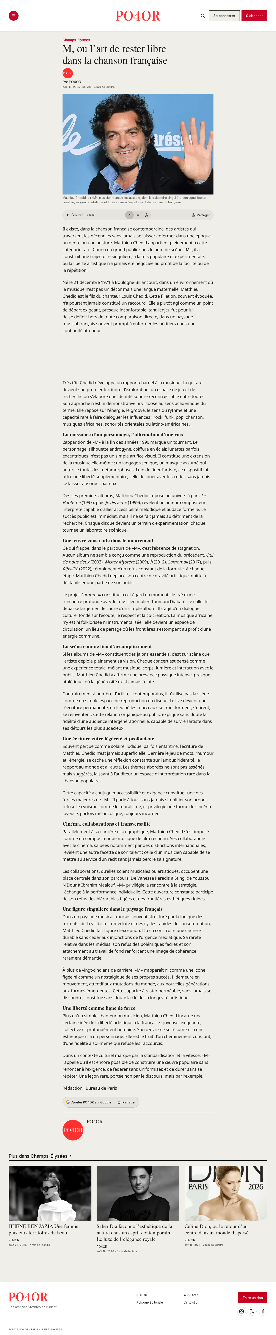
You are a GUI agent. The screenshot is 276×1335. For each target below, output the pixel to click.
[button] (138, 144)
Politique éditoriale (149, 1302)
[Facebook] (263, 1311)
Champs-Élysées (76, 40)
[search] (202, 15)
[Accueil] (138, 16)
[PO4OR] (68, 73)
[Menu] (14, 16)
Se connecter (224, 16)
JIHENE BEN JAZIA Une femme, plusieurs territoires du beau (44, 1229)
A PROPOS (191, 1295)
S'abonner (254, 16)
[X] (252, 1311)
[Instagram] (241, 1311)
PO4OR (75, 82)
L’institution (191, 1302)
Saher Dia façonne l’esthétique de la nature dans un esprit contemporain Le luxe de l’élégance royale (134, 1233)
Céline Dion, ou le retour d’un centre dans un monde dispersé (217, 1229)
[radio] (129, 215)
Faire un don (253, 1298)
